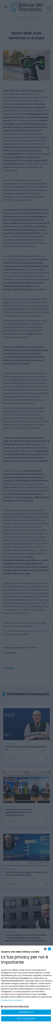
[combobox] (45, 949)
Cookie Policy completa (11, 1000)
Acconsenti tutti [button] (26, 1012)
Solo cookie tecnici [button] (26, 1018)
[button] (26, 1006)
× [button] (49, 948)
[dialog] (26, 984)
